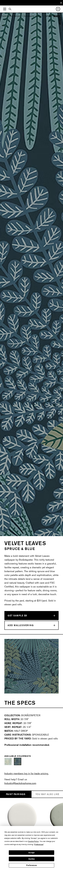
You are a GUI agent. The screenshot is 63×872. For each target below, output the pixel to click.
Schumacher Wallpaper (12, 16)
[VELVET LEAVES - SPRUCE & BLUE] (17, 761)
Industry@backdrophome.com (20, 783)
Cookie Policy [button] (33, 841)
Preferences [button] (38, 844)
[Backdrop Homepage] (57, 23)
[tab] (16, 794)
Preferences (31, 865)
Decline (31, 859)
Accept (31, 853)
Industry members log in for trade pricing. (26, 773)
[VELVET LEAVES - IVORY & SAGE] (8, 761)
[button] (6, 666)
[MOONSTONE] (22, 817)
